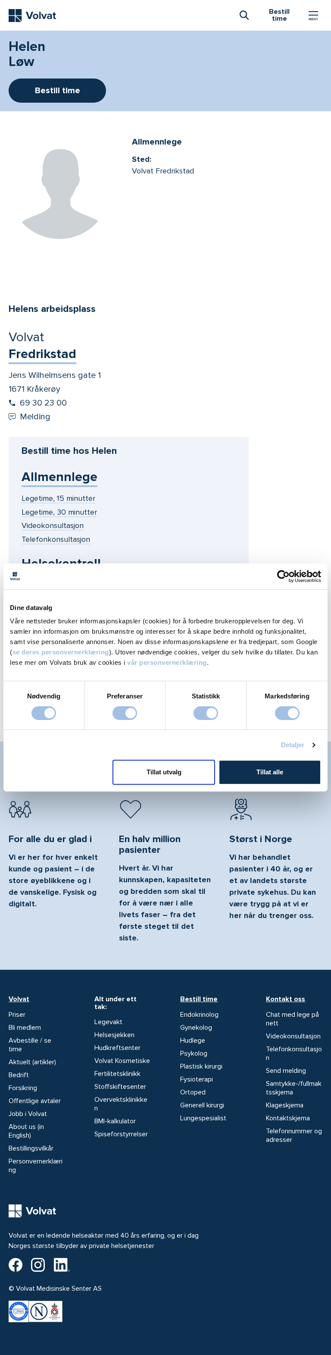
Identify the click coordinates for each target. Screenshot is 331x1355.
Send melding (286, 1070)
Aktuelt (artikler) (32, 1062)
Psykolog (193, 1053)
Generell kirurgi (202, 1105)
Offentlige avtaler (35, 1101)
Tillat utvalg (164, 772)
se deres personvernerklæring (60, 652)
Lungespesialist (203, 1118)
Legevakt (108, 1022)
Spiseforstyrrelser (121, 1134)
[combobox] (243, 15)
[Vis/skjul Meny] (313, 15)
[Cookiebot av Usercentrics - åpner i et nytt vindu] (283, 576)
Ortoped (193, 1092)
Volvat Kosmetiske (122, 1060)
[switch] (124, 713)
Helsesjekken (114, 1035)
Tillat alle (269, 772)
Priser (17, 1014)
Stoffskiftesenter (120, 1086)
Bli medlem (25, 1027)
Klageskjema (284, 1105)
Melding (35, 417)
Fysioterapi (196, 1079)
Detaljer (293, 744)
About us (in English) (26, 1131)
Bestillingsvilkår (31, 1148)
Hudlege (192, 1040)
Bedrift (19, 1075)
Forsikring (23, 1088)
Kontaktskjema (288, 1118)
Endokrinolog (199, 1014)
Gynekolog (196, 1027)
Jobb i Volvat (28, 1114)
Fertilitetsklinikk (117, 1073)
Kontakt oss (285, 999)
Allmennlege (59, 477)
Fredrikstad (42, 354)
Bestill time (199, 999)
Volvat (19, 999)
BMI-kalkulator (115, 1121)
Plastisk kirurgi (201, 1066)
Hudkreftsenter (117, 1048)
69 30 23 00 (43, 403)
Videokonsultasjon (293, 1036)
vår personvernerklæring (167, 662)
